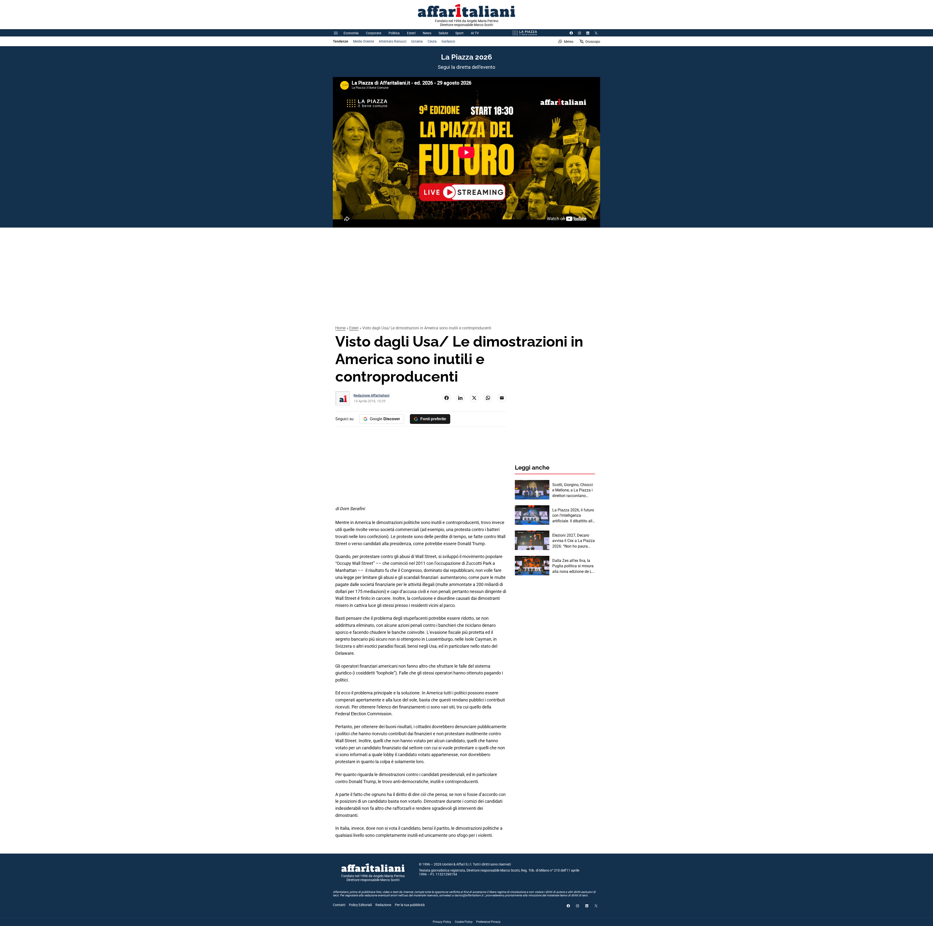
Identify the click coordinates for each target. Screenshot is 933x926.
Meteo (568, 42)
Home (340, 328)
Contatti (339, 905)
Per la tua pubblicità (410, 905)
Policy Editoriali (360, 905)
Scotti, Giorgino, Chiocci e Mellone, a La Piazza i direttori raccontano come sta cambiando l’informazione (572, 490)
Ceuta (432, 41)
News (427, 33)
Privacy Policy (442, 922)
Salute (443, 33)
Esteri (411, 33)
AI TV (475, 33)
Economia (351, 33)
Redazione (383, 905)
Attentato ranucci (392, 41)
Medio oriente (363, 41)
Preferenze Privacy (488, 922)
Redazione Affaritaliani (371, 395)
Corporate (373, 33)
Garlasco (448, 41)
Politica (394, 33)
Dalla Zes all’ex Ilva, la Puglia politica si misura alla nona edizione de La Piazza (573, 566)
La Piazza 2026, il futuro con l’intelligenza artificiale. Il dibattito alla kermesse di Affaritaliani (573, 516)
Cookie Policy (464, 922)
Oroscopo (592, 42)
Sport (459, 33)
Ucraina (417, 41)
